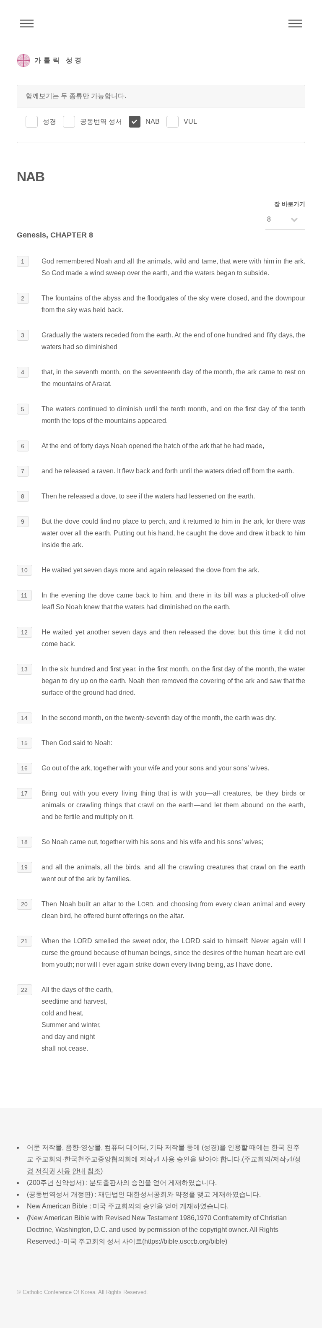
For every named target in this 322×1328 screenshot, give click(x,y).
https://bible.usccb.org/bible (184, 1241)
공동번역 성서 (101, 121)
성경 (49, 121)
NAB (152, 121)
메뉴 (295, 23)
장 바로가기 (289, 204)
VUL (190, 121)
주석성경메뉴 (26, 23)
